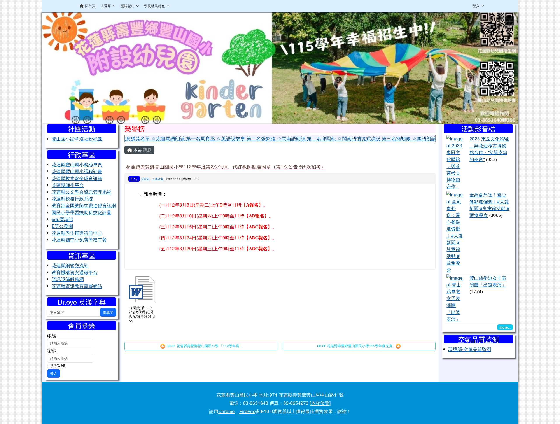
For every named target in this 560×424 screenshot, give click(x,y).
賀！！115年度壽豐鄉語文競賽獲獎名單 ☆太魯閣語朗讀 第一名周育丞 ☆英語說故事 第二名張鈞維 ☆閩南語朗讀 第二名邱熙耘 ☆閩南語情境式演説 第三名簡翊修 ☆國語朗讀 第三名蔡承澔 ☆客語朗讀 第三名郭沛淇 (246, 138)
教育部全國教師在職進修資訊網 (84, 205)
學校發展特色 (154, 5)
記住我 (57, 366)
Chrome (226, 411)
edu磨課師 (62, 219)
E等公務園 (62, 226)
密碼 (51, 350)
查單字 (108, 312)
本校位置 (320, 402)
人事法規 (158, 179)
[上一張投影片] (52, 69)
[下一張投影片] (507, 69)
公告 (134, 178)
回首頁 (90, 5)
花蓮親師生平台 (68, 185)
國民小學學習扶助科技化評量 (81, 212)
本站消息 (142, 150)
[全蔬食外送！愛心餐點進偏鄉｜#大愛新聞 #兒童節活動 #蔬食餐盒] (455, 231)
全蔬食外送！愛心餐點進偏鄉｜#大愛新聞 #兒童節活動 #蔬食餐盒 (489, 204)
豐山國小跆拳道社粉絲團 (77, 138)
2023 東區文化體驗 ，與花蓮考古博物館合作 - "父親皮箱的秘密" (489, 148)
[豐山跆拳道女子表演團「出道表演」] (455, 297)
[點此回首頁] (280, 68)
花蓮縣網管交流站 (70, 265)
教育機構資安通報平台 (75, 272)
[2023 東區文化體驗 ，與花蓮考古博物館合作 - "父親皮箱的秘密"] (455, 161)
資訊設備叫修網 (68, 279)
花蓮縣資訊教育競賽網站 (77, 285)
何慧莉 (145, 179)
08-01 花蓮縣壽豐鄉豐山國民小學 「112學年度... (204, 345)
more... (505, 327)
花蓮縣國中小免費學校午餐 (79, 239)
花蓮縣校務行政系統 (72, 198)
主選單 (106, 5)
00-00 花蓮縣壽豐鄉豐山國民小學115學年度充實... (356, 345)
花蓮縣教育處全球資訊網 (77, 178)
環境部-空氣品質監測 (469, 349)
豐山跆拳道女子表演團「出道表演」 (487, 281)
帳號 (51, 335)
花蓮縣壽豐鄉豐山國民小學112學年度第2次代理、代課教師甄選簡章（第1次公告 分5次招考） (226, 166)
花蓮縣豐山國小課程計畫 (77, 171)
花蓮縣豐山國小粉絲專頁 (77, 164)
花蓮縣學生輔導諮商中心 (77, 232)
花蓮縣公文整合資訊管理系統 (81, 191)
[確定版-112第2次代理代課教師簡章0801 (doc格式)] (142, 289)
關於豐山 (128, 5)
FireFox (247, 411)
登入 (476, 5)
